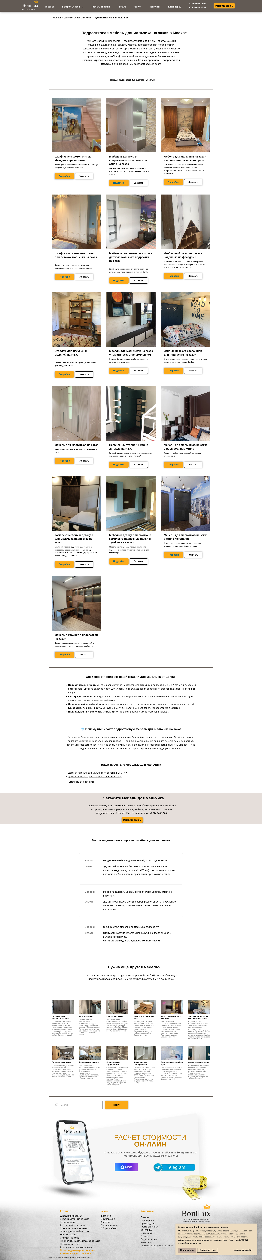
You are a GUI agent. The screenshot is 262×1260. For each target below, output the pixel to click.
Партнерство (147, 1220)
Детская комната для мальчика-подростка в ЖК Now (97, 773)
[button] (224, 5)
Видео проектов (149, 1239)
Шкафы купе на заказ (71, 1216)
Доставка (105, 1222)
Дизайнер (106, 1216)
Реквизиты (146, 1242)
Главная (56, 18)
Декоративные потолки (72, 1247)
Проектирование (109, 1225)
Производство (148, 1223)
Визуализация (108, 1219)
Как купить (146, 1230)
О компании (147, 1233)
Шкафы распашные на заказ (74, 1219)
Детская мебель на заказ (78, 18)
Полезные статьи (149, 1227)
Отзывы (145, 1236)
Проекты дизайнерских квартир (77, 1250)
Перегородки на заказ (71, 1244)
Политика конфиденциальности (157, 1245)
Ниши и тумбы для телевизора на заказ (80, 1241)
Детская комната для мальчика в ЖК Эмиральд (95, 776)
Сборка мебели (109, 1228)
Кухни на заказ (67, 1222)
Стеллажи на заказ (69, 1238)
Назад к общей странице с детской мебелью (132, 80)
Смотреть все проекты (81, 782)
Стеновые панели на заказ (73, 1228)
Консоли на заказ (68, 1234)
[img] (82, 8)
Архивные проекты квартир (75, 1253)
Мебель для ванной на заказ (74, 1231)
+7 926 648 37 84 (158, 813)
